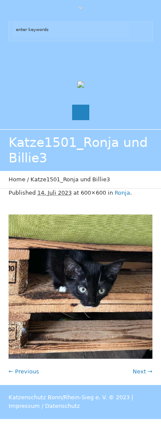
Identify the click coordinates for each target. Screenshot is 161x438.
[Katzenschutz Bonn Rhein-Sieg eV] (80, 85)
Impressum (24, 406)
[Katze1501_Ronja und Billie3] (80, 286)
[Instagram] (89, 60)
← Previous (24, 371)
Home (17, 179)
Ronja (122, 192)
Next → (142, 371)
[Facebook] (72, 60)
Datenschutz (62, 406)
